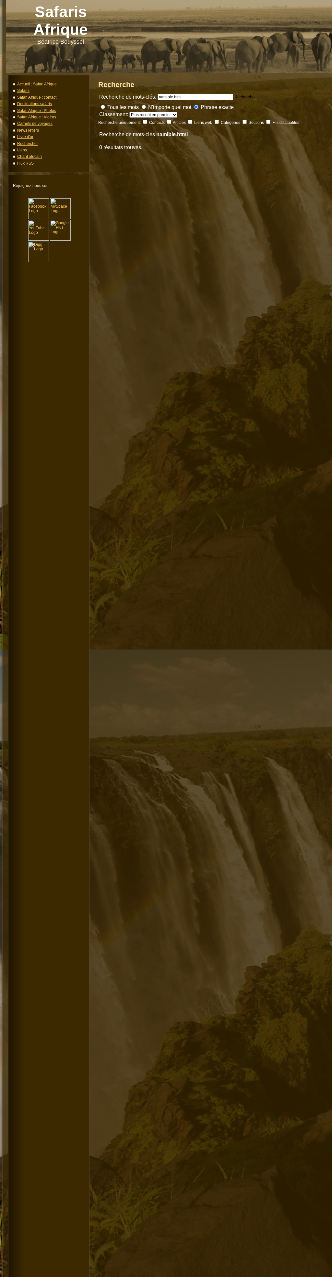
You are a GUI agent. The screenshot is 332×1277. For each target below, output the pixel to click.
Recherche (244, 96)
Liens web (203, 122)
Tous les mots (123, 107)
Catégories (231, 122)
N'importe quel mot (169, 107)
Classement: (114, 114)
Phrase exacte (217, 107)
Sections (257, 122)
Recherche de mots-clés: (127, 97)
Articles (180, 122)
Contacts (157, 122)
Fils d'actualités (285, 122)
